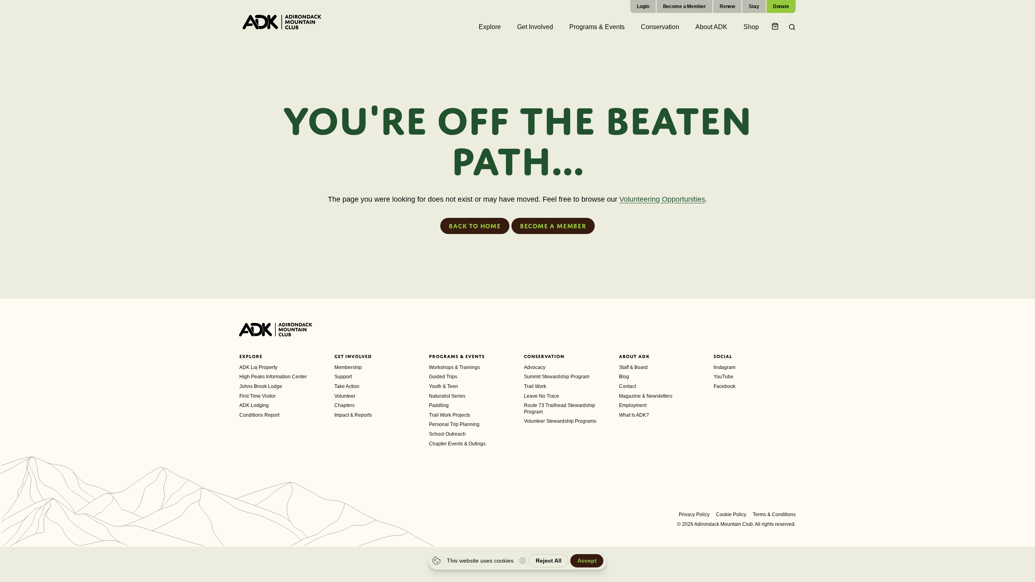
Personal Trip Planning (454, 424)
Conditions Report (259, 415)
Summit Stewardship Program (556, 377)
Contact (627, 386)
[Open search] (790, 27)
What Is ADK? (634, 415)
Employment (632, 405)
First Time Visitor (257, 396)
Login (643, 6)
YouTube (723, 377)
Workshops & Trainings (454, 367)
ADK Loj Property (258, 367)
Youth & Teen (443, 386)
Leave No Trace (541, 396)
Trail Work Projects (449, 415)
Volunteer (344, 396)
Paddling (439, 405)
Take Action (346, 386)
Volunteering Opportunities (662, 199)
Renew (727, 6)
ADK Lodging (254, 405)
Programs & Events (456, 356)
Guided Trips (443, 377)
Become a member (553, 226)
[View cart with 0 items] (776, 26)
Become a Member (684, 6)
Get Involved (353, 356)
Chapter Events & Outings (457, 444)
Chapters (344, 405)
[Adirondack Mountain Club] (282, 22)
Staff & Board (633, 367)
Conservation (544, 356)
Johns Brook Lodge (260, 386)
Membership (348, 367)
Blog (624, 377)
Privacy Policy (694, 514)
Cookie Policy (731, 514)
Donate (781, 6)
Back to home (475, 226)
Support (343, 377)
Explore (250, 356)
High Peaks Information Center (273, 377)
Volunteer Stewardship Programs (560, 421)
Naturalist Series (447, 396)
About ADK (634, 356)
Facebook (724, 386)
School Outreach (447, 434)
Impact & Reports (353, 415)
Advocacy (534, 367)
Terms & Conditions (774, 514)
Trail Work (535, 386)
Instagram (724, 367)
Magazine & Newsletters (645, 396)
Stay (754, 6)
